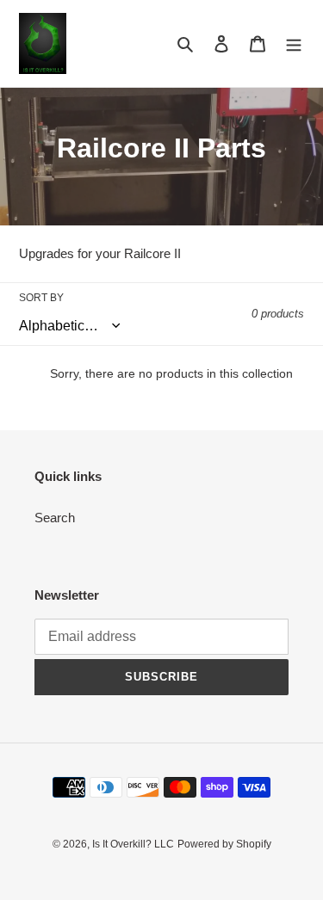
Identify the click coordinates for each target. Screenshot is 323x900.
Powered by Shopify (224, 844)
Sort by (41, 298)
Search (54, 517)
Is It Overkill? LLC (133, 844)
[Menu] (294, 43)
